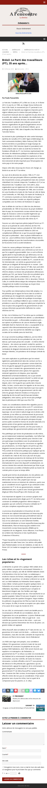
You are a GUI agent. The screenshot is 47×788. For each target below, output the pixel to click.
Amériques (16, 50)
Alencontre (20, 69)
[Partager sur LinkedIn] (12, 691)
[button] (44, 2)
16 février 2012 (9, 69)
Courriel (5, 754)
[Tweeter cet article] (8, 691)
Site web (5, 761)
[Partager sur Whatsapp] (27, 691)
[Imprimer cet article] (23, 691)
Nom (4, 748)
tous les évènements (23, 33)
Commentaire (7, 732)
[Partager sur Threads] (42, 691)
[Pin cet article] (16, 691)
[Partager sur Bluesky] (39, 691)
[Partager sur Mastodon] (31, 691)
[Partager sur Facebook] (4, 691)
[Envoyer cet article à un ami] (19, 691)
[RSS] (23, 43)
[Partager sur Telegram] (35, 691)
